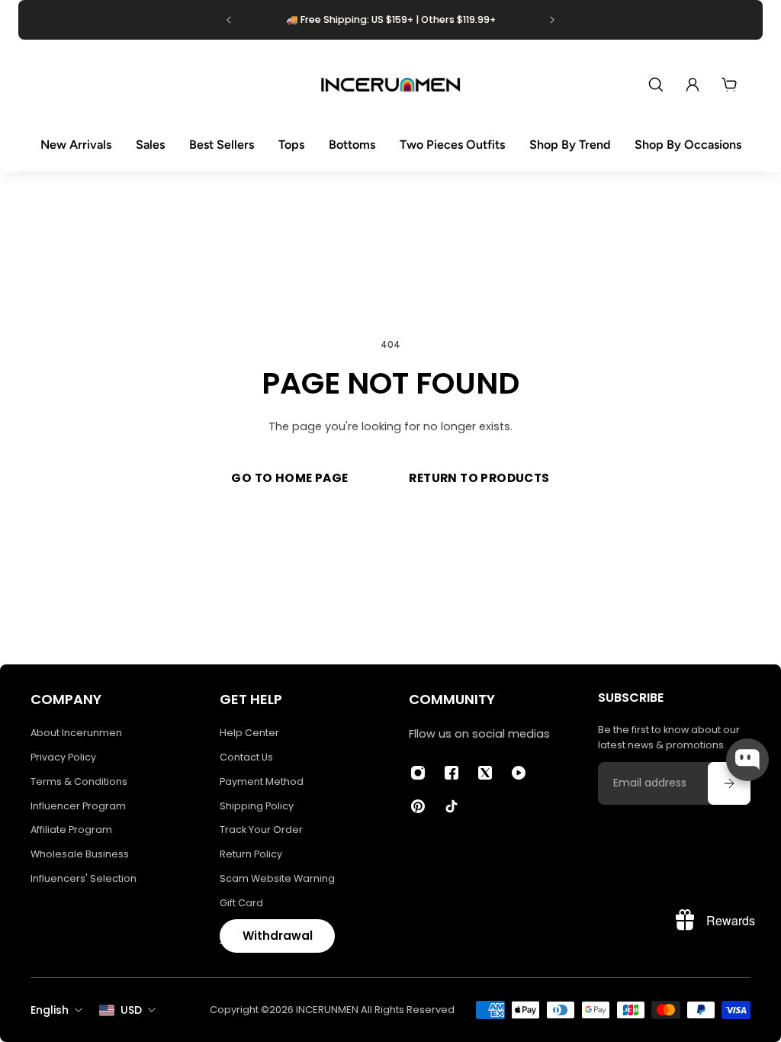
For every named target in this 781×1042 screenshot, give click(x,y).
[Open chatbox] (747, 759)
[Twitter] (485, 773)
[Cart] (729, 84)
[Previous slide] (228, 19)
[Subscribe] (729, 783)
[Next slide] (552, 19)
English (50, 1010)
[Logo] (390, 85)
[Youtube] (518, 773)
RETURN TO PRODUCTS (479, 478)
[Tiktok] (451, 806)
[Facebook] (451, 773)
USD (131, 1010)
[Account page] (692, 84)
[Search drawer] (656, 84)
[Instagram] (418, 773)
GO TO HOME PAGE (289, 478)
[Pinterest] (418, 806)
